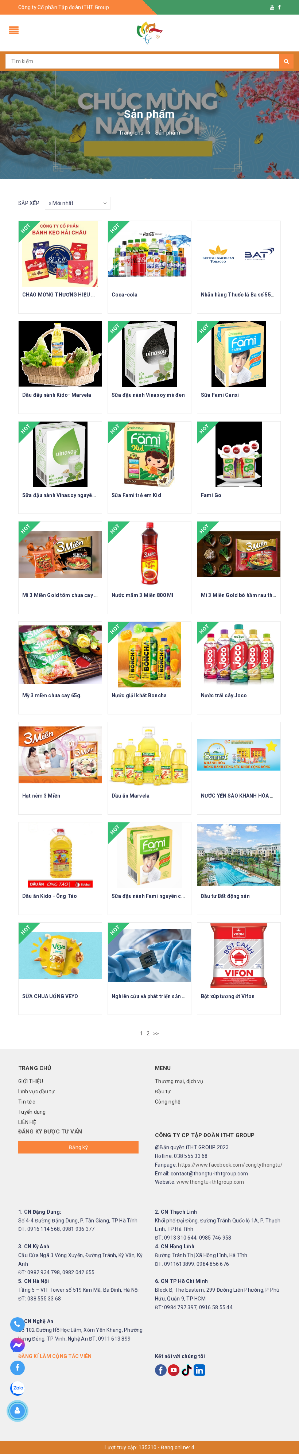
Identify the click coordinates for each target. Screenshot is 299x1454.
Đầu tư (163, 1091)
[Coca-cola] (149, 254)
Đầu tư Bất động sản (225, 896)
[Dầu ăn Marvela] (149, 755)
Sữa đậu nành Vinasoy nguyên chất (64, 495)
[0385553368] (17, 1324)
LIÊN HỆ (27, 1122)
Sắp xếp (28, 203)
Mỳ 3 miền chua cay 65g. (52, 695)
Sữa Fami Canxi (220, 395)
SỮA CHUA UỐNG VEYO (50, 996)
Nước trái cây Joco (224, 695)
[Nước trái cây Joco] (238, 654)
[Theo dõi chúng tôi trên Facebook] (279, 7)
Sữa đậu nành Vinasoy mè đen (148, 395)
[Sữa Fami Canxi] (238, 354)
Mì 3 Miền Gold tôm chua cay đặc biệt (68, 595)
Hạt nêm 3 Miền (41, 796)
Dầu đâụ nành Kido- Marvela (57, 395)
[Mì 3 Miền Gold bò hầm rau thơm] (238, 554)
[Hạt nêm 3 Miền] (60, 755)
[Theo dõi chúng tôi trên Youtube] (272, 7)
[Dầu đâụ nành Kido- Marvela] (60, 354)
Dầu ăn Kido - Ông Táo (49, 896)
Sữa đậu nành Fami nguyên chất (150, 896)
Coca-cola (124, 295)
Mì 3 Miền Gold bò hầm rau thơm (240, 595)
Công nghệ (167, 1102)
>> (156, 1033)
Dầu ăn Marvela (131, 796)
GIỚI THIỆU (30, 1081)
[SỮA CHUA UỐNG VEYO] (60, 955)
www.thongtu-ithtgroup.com (210, 1182)
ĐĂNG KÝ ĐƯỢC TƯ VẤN (50, 1131)
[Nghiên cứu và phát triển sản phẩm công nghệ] (149, 955)
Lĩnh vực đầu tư (36, 1091)
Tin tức (26, 1102)
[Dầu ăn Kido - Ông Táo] (60, 855)
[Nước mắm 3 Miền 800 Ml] (149, 554)
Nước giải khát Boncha (139, 695)
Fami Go (211, 495)
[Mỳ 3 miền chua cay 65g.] (60, 654)
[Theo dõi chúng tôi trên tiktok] (187, 1370)
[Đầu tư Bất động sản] (238, 855)
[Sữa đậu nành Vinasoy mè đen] (149, 354)
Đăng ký (78, 1147)
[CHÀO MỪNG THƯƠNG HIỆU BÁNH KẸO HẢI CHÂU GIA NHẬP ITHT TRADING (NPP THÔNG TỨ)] (60, 254)
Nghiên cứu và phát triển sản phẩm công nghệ (167, 996)
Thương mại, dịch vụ (179, 1081)
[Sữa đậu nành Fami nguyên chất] (149, 855)
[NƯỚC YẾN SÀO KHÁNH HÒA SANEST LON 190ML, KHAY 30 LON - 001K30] (238, 755)
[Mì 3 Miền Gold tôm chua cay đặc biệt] (60, 554)
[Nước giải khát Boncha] (149, 654)
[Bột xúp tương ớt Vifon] (238, 955)
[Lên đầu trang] (286, 1417)
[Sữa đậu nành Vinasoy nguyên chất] (60, 454)
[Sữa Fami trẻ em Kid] (149, 454)
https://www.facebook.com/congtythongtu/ (230, 1165)
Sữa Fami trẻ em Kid (136, 495)
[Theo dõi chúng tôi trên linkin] (199, 1370)
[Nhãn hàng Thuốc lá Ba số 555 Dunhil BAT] (238, 254)
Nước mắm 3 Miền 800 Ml (142, 595)
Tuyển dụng (32, 1112)
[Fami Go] (238, 454)
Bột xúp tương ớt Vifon (228, 996)
